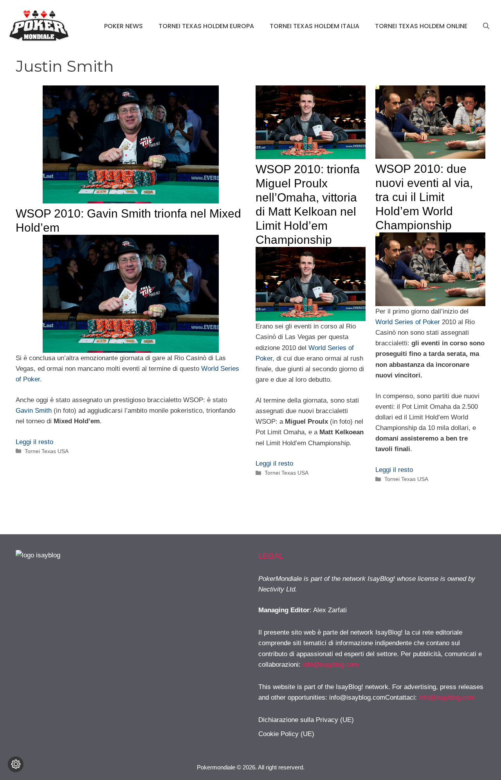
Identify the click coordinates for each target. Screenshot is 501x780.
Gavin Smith (34, 410)
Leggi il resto (34, 442)
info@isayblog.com (331, 664)
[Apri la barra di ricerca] (486, 26)
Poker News (123, 26)
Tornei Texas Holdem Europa (206, 26)
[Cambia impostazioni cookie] (15, 764)
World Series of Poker (407, 322)
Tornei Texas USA (46, 451)
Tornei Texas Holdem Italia (314, 26)
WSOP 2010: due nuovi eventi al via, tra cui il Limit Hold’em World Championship (424, 197)
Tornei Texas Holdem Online (421, 26)
